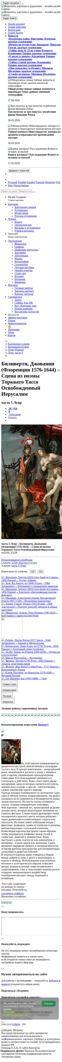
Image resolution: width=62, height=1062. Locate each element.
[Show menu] (22, 3)
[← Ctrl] (31, 615)
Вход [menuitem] (11, 185)
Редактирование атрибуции (16, 559)
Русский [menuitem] (12, 182)
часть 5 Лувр (18, 565)
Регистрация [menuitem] (21, 185)
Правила (30, 1050)
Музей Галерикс (17, 198)
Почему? (43, 724)
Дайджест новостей (19, 170)
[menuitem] (58, 182)
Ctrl (32, 571)
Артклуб (17, 235)
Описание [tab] (15, 414)
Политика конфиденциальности (33, 1053)
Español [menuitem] (31, 182)
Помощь (6, 1047)
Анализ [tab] (12, 417)
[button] (16, 24)
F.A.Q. (15, 1047)
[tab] (12, 408)
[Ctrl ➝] (31, 643)
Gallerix (16, 1024)
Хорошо (48, 1003)
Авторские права (11, 1056)
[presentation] (34, 420)
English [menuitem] (22, 182)
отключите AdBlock (12, 893)
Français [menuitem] (40, 182)
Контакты (34, 1047)
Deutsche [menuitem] (50, 182)
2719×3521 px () (24, 562)
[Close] (34, 192)
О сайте (24, 1047)
